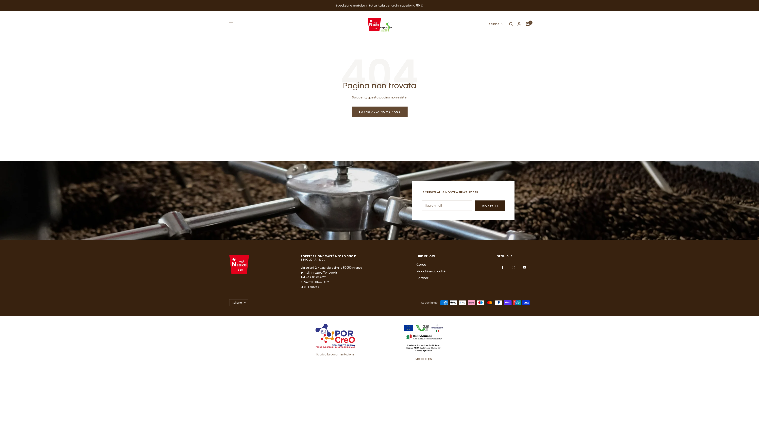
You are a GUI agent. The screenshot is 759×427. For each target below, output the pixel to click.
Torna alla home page (380, 112)
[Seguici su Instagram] (513, 267)
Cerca (421, 264)
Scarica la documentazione (335, 354)
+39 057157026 (316, 277)
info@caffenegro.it (324, 273)
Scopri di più (423, 359)
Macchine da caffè (431, 271)
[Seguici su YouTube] (524, 267)
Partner (422, 278)
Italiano (494, 24)
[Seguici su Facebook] (502, 267)
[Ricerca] (511, 24)
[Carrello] (528, 24)
